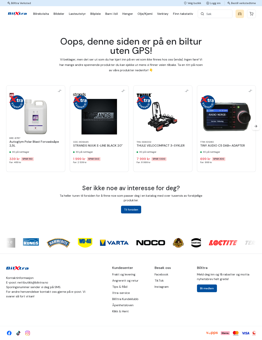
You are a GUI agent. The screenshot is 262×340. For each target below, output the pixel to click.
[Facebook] (9, 333)
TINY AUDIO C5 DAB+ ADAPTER (222, 146)
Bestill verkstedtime (243, 3)
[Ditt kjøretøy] (240, 14)
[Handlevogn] (251, 14)
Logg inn (215, 3)
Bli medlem (207, 288)
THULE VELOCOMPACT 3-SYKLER (161, 146)
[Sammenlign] (59, 91)
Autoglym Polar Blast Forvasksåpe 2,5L (34, 144)
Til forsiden (131, 209)
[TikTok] (18, 333)
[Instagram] (28, 333)
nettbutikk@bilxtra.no (32, 282)
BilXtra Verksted (21, 3)
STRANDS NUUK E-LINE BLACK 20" (98, 146)
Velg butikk (194, 3)
